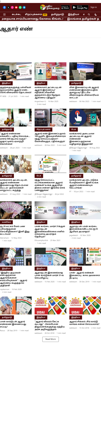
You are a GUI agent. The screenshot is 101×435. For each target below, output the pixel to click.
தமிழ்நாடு (57, 14)
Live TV (44, 7)
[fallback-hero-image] (16, 71)
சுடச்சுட (16, 14)
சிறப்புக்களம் (33, 14)
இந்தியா (73, 14)
